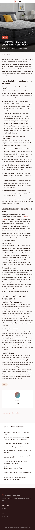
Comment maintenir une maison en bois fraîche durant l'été (17, 473)
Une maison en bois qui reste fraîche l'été (15, 447)
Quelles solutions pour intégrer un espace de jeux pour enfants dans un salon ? (16, 467)
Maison (5, 37)
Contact (4, 520)
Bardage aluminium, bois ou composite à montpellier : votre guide (15, 462)
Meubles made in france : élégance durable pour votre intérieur (17, 451)
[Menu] (20, 1)
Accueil (3, 54)
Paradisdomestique (13, 495)
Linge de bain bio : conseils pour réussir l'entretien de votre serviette (15, 478)
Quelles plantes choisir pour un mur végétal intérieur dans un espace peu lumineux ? (16, 438)
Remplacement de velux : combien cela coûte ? (17, 443)
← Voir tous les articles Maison (11, 413)
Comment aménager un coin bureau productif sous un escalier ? (17, 456)
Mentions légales (6, 517)
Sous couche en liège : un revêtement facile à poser (16, 433)
